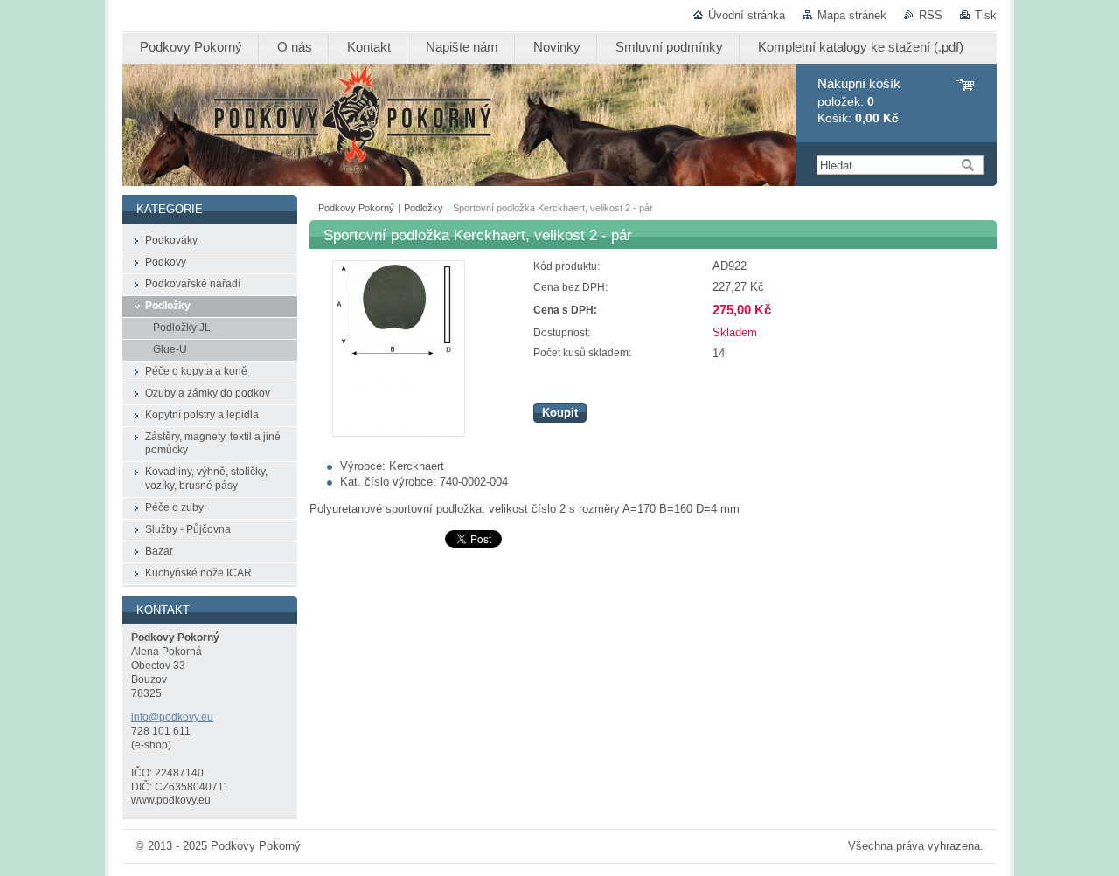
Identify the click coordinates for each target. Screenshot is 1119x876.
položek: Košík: (858, 101)
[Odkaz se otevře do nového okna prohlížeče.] (398, 432)
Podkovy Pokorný (356, 208)
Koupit (560, 412)
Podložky (423, 208)
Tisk (986, 15)
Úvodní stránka (746, 15)
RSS (930, 15)
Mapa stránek (851, 15)
